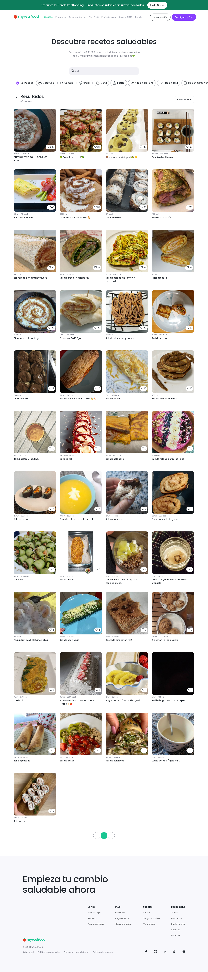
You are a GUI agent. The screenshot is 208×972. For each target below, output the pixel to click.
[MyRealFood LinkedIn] (165, 952)
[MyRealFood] (26, 17)
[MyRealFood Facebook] (146, 952)
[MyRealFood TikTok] (174, 952)
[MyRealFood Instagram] (155, 952)
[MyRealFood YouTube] (184, 952)
